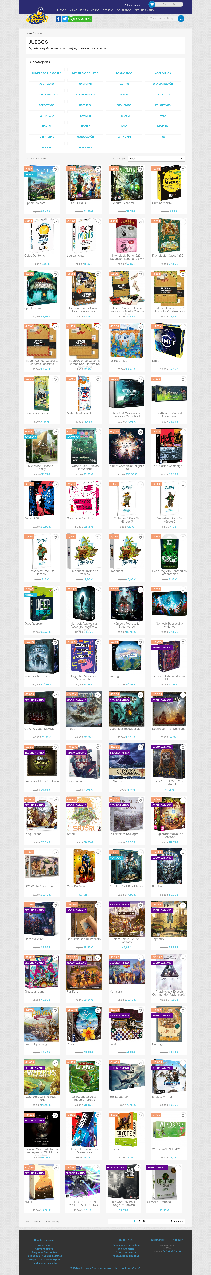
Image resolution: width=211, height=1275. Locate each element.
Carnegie (158, 1044)
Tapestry (158, 939)
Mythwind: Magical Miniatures (169, 414)
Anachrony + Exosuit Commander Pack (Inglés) (169, 993)
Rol (163, 136)
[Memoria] (163, 122)
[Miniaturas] (47, 133)
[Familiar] (85, 111)
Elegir (157, 158)
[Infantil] (47, 122)
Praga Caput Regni (36, 1044)
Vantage (115, 676)
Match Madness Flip (80, 413)
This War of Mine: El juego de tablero (123, 1203)
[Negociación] (85, 133)
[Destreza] (85, 101)
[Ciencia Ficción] (163, 80)
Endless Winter (162, 1097)
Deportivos (46, 105)
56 (144, 1221)
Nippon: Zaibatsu (35, 203)
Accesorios (163, 73)
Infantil (46, 126)
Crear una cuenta (126, 1252)
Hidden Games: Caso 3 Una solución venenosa (169, 309)
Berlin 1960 (31, 518)
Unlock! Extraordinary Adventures (84, 1150)
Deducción (163, 94)
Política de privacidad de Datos (44, 1255)
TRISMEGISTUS (77, 203)
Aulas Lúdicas (78, 10)
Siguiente (177, 1221)
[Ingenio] (85, 122)
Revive (71, 1044)
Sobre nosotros (44, 1248)
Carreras (85, 83)
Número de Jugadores (46, 73)
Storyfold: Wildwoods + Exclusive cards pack (126, 414)
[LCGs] (124, 122)
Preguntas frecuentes (44, 1252)
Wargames (85, 147)
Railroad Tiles (118, 361)
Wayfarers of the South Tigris (42, 1098)
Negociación (85, 136)
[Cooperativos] (85, 90)
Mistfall (72, 729)
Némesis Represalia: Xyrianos (169, 625)
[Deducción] (163, 90)
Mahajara (116, 991)
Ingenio (85, 126)
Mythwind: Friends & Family (41, 467)
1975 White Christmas (38, 886)
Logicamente (76, 256)
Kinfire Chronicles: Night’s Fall (127, 467)
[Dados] (124, 90)
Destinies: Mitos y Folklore (41, 781)
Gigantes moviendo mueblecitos (84, 677)
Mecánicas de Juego (85, 73)
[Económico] (124, 101)
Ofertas (108, 10)
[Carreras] (85, 80)
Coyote (114, 1149)
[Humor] (163, 111)
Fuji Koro (72, 991)
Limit (155, 361)
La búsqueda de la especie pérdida (84, 1098)
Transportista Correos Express (44, 1259)
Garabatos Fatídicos (80, 518)
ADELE (28, 1202)
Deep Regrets (33, 623)
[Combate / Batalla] (47, 90)
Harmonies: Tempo (36, 413)
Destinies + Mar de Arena (168, 729)
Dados (124, 94)
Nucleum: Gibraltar (122, 203)
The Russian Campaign (167, 466)
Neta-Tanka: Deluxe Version (127, 940)
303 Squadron (119, 1097)
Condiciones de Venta (44, 1263)
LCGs (124, 126)
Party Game (124, 136)
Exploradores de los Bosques (169, 835)
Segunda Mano (144, 10)
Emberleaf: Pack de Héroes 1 (41, 572)
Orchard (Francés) (159, 1202)
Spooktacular (33, 308)
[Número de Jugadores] (47, 69)
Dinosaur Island (34, 991)
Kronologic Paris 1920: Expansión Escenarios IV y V (127, 259)
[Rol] (163, 133)
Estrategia (46, 115)
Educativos (163, 105)
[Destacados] (124, 69)
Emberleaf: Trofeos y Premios (84, 572)
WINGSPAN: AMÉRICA (166, 1149)
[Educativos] (163, 101)
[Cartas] (124, 80)
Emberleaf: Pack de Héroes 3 (127, 520)
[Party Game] (124, 133)
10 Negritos (117, 781)
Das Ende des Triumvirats (84, 939)
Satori (71, 834)
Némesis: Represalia (37, 676)
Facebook (58, 19)
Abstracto (46, 83)
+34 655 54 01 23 (172, 1250)
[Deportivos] (47, 101)
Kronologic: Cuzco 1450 (167, 256)
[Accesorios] (163, 69)
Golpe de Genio (34, 256)
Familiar (85, 115)
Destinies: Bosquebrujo (125, 729)
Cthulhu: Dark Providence (126, 886)
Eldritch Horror (34, 939)
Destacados (124, 73)
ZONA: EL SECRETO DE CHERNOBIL (169, 782)
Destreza (85, 105)
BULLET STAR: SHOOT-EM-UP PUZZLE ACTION (82, 1203)
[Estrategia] (47, 111)
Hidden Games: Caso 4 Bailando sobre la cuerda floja (127, 311)
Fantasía (124, 115)
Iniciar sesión (126, 1248)
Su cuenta (126, 1240)
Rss (80, 19)
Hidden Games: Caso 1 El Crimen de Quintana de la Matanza (84, 364)
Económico (124, 105)
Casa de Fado (76, 886)
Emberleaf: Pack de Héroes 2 (169, 520)
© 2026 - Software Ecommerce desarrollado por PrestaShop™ (105, 1268)
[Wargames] (85, 143)
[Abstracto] (47, 80)
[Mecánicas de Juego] (85, 69)
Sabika (114, 1044)
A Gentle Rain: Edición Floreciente (84, 467)
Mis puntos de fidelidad (126, 1255)
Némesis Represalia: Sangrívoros (126, 625)
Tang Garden (33, 834)
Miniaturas (46, 136)
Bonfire (157, 886)
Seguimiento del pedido (126, 1245)
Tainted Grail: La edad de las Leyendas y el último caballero (41, 1152)
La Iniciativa (75, 781)
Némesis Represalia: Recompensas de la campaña (84, 627)
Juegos (61, 10)
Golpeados (124, 10)
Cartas (124, 83)
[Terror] (47, 143)
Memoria (163, 126)
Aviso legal (44, 1245)
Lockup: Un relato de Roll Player (169, 677)
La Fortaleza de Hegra (124, 834)
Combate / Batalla (46, 94)
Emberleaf (116, 571)
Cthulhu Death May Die (39, 729)
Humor (162, 115)
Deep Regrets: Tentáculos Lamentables (169, 572)
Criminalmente (162, 203)
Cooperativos (85, 94)
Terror (46, 147)
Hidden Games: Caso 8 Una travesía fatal (84, 309)
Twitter (65, 19)
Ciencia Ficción (163, 83)
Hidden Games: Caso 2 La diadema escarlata (41, 362)
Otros (95, 10)
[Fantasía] (124, 111)
